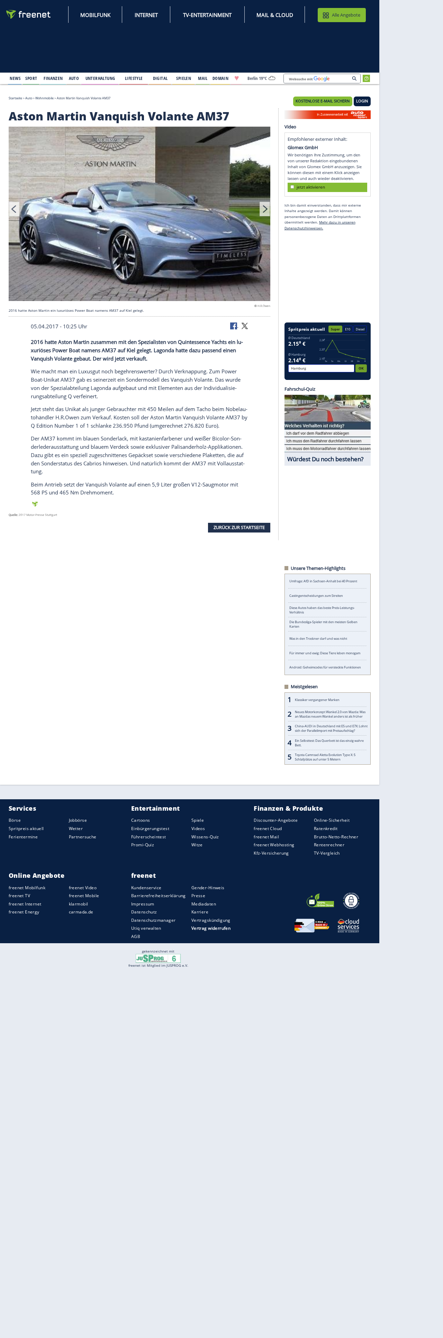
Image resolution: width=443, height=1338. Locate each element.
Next (265, 209)
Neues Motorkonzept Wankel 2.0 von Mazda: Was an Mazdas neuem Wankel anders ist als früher (330, 714)
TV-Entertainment (207, 14)
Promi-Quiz (142, 844)
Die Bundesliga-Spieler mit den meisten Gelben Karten (323, 624)
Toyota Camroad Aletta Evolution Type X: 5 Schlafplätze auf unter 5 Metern (325, 757)
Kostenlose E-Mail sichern (323, 101)
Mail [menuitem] (203, 78)
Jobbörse (78, 820)
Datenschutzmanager (153, 919)
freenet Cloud (268, 828)
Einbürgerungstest (150, 828)
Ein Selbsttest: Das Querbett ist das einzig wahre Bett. (329, 742)
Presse (198, 895)
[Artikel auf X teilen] (245, 325)
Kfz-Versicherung (271, 852)
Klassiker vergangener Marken (317, 700)
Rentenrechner (329, 844)
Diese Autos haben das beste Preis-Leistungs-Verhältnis (322, 610)
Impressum (142, 903)
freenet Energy (24, 911)
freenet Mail (266, 836)
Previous (14, 209)
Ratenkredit (326, 828)
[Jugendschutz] (158, 958)
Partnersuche (83, 836)
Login (362, 101)
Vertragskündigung (210, 919)
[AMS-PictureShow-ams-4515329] (139, 214)
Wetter (76, 828)
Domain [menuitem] (221, 78)
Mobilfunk (95, 14)
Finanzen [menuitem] (53, 78)
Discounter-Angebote (276, 820)
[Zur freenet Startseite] (28, 14)
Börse (15, 820)
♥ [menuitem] (236, 78)
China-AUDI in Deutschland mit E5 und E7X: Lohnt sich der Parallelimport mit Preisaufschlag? (331, 728)
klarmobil (78, 903)
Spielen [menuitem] (183, 78)
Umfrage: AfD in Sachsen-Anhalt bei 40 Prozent (323, 581)
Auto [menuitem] (74, 78)
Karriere (199, 911)
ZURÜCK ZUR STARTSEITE (239, 527)
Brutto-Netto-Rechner (336, 836)
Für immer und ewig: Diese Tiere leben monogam (324, 653)
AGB (135, 936)
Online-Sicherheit (332, 820)
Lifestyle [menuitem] (134, 78)
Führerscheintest (148, 836)
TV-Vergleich (327, 852)
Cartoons (140, 820)
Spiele (197, 820)
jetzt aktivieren (311, 187)
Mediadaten (203, 903)
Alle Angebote (346, 15)
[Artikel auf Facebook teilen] (234, 325)
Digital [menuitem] (160, 78)
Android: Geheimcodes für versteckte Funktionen (325, 667)
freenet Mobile (84, 895)
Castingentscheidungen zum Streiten (316, 595)
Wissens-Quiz (205, 836)
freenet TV (19, 895)
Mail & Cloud (274, 14)
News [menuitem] (15, 78)
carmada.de (81, 911)
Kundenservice (146, 887)
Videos (198, 828)
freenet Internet (25, 903)
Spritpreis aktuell (26, 828)
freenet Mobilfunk (27, 887)
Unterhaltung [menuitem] (100, 78)
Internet (146, 14)
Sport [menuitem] (31, 78)
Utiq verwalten (146, 928)
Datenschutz (144, 911)
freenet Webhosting (274, 844)
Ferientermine (23, 836)
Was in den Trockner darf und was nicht (318, 638)
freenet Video (83, 887)
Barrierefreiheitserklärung (158, 895)
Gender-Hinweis (208, 887)
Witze (197, 844)
